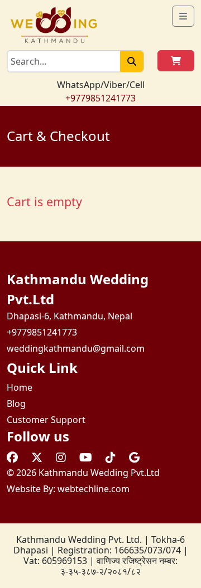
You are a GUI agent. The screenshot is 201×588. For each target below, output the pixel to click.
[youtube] (85, 457)
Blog (16, 403)
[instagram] (61, 457)
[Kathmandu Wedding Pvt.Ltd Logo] (53, 24)
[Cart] (175, 60)
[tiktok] (111, 457)
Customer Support (46, 420)
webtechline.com (94, 489)
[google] (134, 457)
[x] (36, 457)
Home (19, 387)
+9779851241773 (100, 98)
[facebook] (12, 457)
